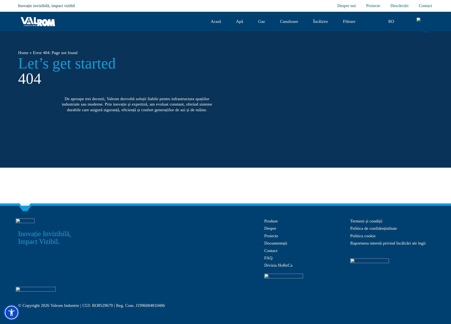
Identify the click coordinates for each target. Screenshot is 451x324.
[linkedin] (430, 297)
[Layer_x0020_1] (36, 289)
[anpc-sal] (283, 275)
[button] (372, 21)
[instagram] (411, 297)
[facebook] (402, 297)
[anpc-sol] (369, 260)
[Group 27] (426, 19)
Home (23, 52)
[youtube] (421, 297)
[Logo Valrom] (38, 16)
